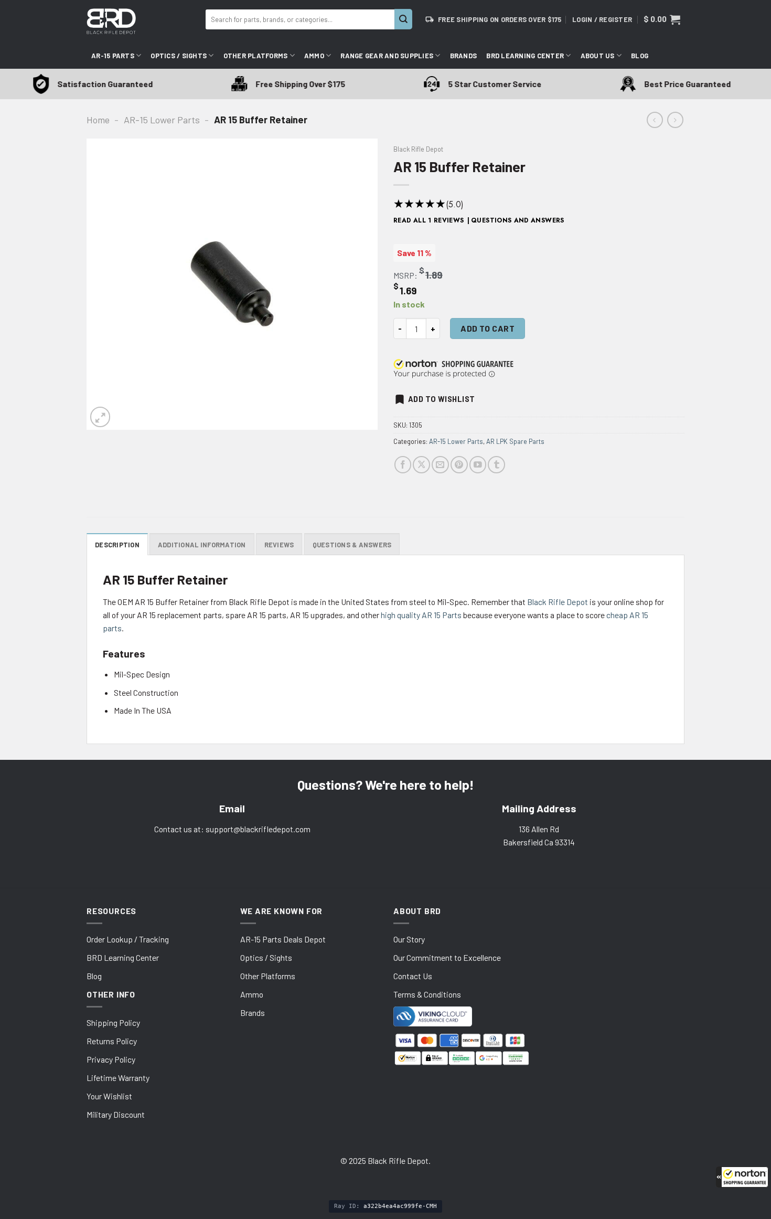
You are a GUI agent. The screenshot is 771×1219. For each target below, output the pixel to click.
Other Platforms (255, 55)
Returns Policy (112, 1041)
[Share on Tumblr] (496, 464)
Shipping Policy (113, 1022)
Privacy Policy (111, 1059)
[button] (742, 1177)
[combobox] (300, 19)
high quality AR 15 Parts (421, 615)
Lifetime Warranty (118, 1078)
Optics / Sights (179, 55)
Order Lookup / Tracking (128, 939)
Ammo (314, 55)
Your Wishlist (109, 1096)
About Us (598, 55)
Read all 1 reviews (428, 220)
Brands (463, 55)
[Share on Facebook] (403, 464)
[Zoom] (100, 417)
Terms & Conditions (427, 994)
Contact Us (412, 976)
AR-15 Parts (112, 55)
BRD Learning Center (525, 55)
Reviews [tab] (279, 544)
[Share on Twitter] (421, 464)
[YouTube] (478, 464)
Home (98, 119)
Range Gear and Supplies (386, 55)
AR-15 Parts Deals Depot (283, 939)
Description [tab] (117, 544)
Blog (639, 55)
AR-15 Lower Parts (162, 119)
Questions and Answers (517, 220)
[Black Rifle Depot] (142, 21)
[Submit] (403, 19)
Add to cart (488, 328)
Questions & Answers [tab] (352, 544)
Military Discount (116, 1114)
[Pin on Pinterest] (459, 464)
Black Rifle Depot (418, 149)
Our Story (409, 939)
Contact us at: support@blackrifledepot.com (232, 829)
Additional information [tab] (202, 544)
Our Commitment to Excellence (447, 957)
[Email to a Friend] (440, 464)
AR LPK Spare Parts (515, 441)
